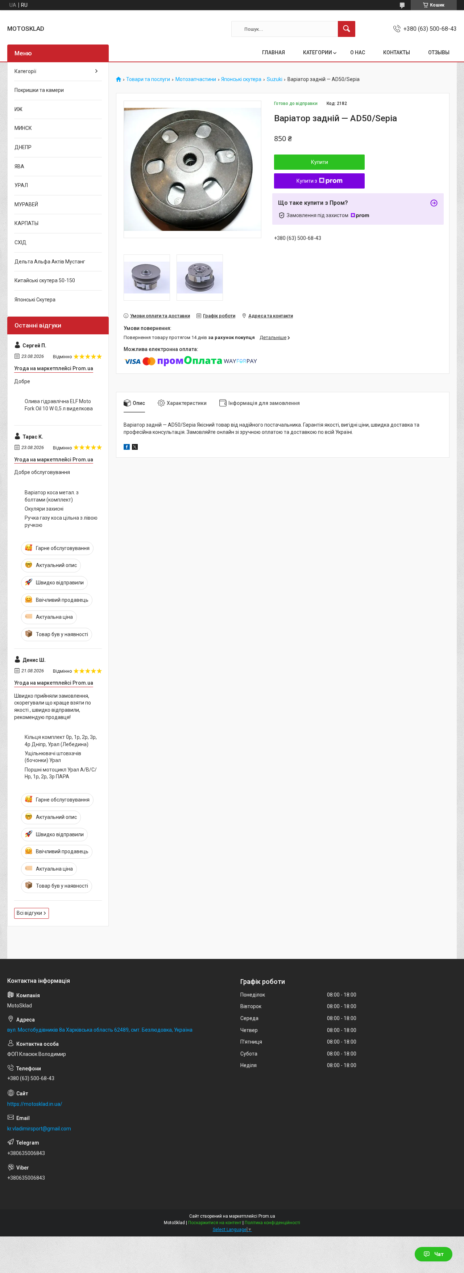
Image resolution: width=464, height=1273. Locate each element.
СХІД (20, 242)
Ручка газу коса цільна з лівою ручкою (61, 521)
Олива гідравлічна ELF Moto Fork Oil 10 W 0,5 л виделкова (59, 404)
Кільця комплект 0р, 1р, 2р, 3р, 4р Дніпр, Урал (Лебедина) (61, 740)
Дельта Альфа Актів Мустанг (49, 262)
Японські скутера (241, 79)
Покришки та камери (39, 90)
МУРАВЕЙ (26, 204)
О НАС (357, 52)
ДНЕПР (23, 147)
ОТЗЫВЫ (439, 52)
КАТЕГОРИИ (317, 52)
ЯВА (19, 166)
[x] (135, 448)
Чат (439, 1254)
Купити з (307, 181)
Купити (319, 162)
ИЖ (18, 109)
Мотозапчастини (195, 79)
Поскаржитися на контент (214, 1222)
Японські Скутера (34, 300)
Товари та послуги (148, 79)
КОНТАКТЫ (396, 52)
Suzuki (274, 79)
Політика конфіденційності (272, 1222)
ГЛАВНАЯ (273, 52)
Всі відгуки (29, 913)
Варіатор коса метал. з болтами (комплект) (52, 496)
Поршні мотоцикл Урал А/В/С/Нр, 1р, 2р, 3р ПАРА (61, 773)
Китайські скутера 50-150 (44, 280)
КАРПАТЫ (26, 223)
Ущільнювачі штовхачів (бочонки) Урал (53, 757)
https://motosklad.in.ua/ (34, 1104)
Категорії (25, 71)
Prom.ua (266, 1216)
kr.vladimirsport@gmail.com (39, 1129)
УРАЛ (21, 185)
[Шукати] (346, 29)
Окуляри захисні (44, 509)
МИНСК (23, 128)
